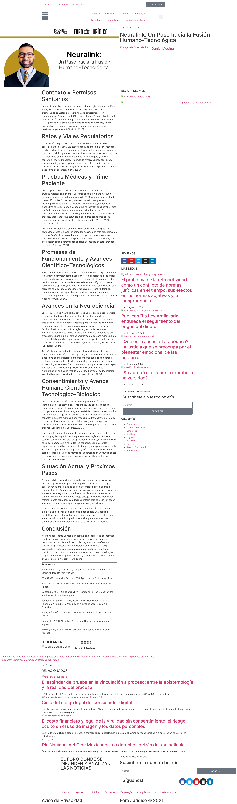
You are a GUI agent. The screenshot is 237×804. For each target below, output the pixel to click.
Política (126, 13)
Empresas (140, 13)
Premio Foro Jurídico (137, 447)
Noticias (131, 440)
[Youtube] (131, 261)
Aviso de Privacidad (62, 800)
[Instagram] (145, 261)
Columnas (62, 4)
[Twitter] (138, 261)
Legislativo (110, 13)
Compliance (114, 20)
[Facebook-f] (124, 261)
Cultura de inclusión (136, 20)
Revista (48, 4)
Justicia (96, 13)
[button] (161, 17)
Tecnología (96, 20)
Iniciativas (78, 4)
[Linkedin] (152, 261)
